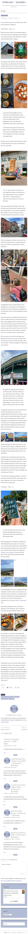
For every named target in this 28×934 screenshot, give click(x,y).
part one (10, 22)
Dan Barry (5, 896)
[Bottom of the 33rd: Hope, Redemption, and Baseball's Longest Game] (23, 893)
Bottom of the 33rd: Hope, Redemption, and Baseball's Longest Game (11, 893)
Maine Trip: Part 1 (5, 728)
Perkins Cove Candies (7, 552)
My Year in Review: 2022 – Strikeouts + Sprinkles (18, 835)
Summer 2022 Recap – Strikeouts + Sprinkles (18, 813)
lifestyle (5, 696)
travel (12, 698)
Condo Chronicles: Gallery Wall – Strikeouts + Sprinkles (18, 788)
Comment (23, 873)
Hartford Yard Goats (13, 338)
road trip (5, 698)
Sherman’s (3, 244)
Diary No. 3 (24, 728)
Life (3, 694)
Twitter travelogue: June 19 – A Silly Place (11, 741)
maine (11, 696)
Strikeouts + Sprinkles (14, 2)
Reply (15, 754)
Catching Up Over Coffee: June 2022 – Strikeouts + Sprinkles (18, 762)
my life (17, 696)
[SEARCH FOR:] (14, 923)
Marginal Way (13, 543)
